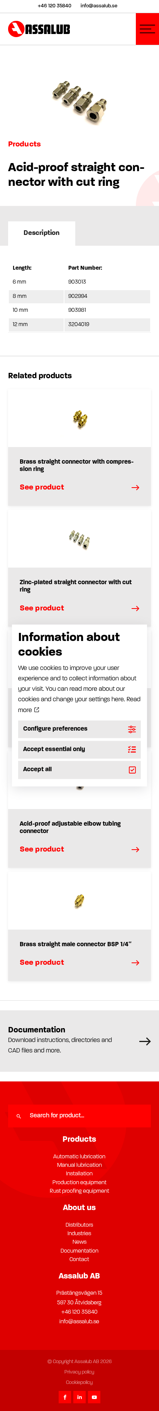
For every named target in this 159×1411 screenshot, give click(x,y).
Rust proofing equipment (79, 1191)
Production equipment (79, 1183)
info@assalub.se (79, 1322)
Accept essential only (54, 749)
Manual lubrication (79, 1165)
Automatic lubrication (79, 1157)
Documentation (79, 1251)
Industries (79, 1234)
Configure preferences (55, 729)
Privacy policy (79, 1372)
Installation (79, 1174)
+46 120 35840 (79, 1312)
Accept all (37, 770)
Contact (79, 1260)
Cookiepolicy (79, 1382)
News (79, 1242)
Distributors (79, 1225)
